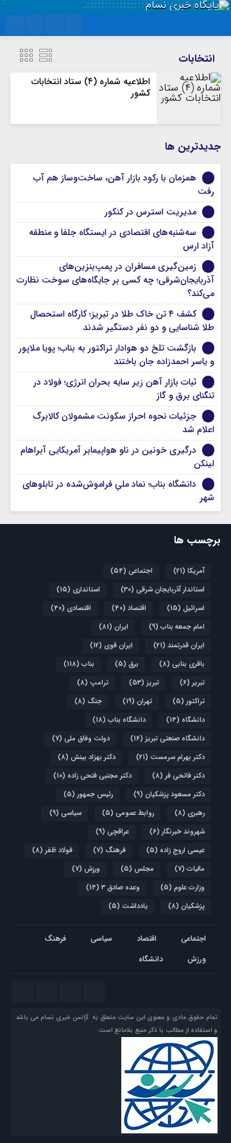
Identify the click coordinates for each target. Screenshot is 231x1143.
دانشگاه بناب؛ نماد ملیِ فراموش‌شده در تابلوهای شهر (118, 491)
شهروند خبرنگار (177, 831)
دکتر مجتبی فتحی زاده (92, 776)
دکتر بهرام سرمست (170, 757)
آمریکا (189, 571)
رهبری (190, 813)
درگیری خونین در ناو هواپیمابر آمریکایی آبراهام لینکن (117, 457)
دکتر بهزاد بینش (87, 757)
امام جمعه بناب (177, 627)
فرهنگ (109, 850)
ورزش (86, 869)
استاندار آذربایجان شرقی (163, 589)
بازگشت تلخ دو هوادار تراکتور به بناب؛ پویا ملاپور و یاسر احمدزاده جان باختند (116, 355)
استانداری (78, 589)
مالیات (190, 869)
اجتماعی (131, 571)
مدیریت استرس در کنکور (150, 212)
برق (127, 664)
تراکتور (189, 701)
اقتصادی (71, 608)
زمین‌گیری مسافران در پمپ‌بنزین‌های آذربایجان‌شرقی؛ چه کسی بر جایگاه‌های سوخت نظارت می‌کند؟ (115, 280)
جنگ (88, 701)
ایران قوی (111, 645)
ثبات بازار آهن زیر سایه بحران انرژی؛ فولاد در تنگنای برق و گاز (123, 389)
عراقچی (112, 831)
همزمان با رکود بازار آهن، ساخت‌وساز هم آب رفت (123, 184)
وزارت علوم (182, 887)
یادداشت (128, 906)
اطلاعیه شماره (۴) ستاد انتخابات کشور (90, 87)
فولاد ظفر (52, 850)
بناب (79, 664)
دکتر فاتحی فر (178, 776)
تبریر (192, 682)
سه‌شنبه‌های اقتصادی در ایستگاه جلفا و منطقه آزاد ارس (121, 239)
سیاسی (65, 813)
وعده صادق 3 (113, 887)
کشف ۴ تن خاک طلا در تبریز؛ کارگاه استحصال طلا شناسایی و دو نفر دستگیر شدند (122, 321)
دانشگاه (185, 720)
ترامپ (92, 682)
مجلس (137, 869)
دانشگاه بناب (119, 720)
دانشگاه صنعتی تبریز (167, 738)
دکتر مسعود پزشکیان (169, 794)
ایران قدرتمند (179, 645)
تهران (137, 701)
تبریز (144, 682)
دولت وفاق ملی (81, 738)
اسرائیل (186, 608)
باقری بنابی (182, 664)
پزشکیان (186, 906)
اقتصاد (129, 608)
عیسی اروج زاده (175, 850)
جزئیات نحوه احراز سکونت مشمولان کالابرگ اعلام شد (123, 423)
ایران (113, 627)
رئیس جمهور (88, 794)
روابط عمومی (128, 813)
